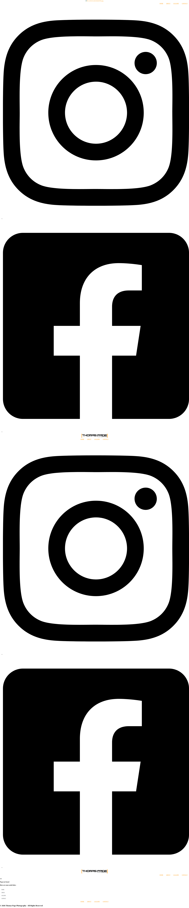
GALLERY (176, 3)
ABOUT (168, 3)
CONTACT (185, 3)
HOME (161, 3)
